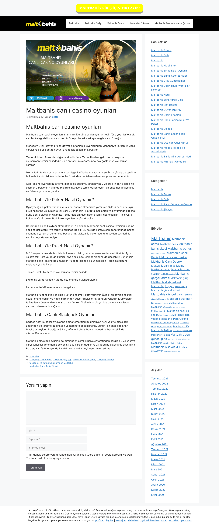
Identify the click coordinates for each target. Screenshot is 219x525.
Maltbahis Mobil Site (163, 65)
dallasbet (133, 520)
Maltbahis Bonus (115, 23)
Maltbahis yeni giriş (160, 334)
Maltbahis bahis (169, 244)
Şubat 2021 (158, 474)
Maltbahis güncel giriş (167, 294)
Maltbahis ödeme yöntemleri (179, 339)
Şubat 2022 (158, 413)
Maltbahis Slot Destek (164, 104)
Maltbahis (74, 23)
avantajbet (120, 520)
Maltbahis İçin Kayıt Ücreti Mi (168, 161)
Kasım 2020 (158, 489)
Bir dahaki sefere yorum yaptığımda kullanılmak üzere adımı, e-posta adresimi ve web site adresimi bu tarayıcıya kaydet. (80, 456)
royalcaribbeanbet (149, 520)
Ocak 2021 (157, 479)
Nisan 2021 (158, 464)
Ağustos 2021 (159, 444)
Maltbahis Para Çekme (84, 359)
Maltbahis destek (168, 274)
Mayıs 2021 (158, 459)
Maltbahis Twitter (105, 359)
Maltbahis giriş (179, 278)
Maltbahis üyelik (160, 343)
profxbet (99, 520)
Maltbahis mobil (158, 311)
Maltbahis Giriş (93, 23)
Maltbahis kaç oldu (161, 307)
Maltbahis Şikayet (139, 23)
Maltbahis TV (181, 326)
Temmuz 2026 (159, 378)
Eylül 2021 (157, 439)
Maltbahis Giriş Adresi (40, 359)
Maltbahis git (181, 286)
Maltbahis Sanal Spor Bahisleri (169, 75)
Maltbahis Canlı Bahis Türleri (43, 366)
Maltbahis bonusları (158, 253)
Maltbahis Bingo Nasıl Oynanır (169, 70)
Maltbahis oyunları (164, 315)
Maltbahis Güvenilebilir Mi (166, 109)
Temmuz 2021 (159, 449)
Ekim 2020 (157, 494)
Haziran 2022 (159, 393)
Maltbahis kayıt (176, 303)
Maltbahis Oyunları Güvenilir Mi (169, 142)
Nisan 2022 (158, 403)
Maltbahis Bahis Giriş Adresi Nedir (171, 156)
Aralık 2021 (157, 424)
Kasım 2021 (158, 429)
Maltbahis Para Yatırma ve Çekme (172, 23)
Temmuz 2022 (159, 388)
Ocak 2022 (157, 419)
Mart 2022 (157, 408)
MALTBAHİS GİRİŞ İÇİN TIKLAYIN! (109, 8)
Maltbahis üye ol (177, 343)
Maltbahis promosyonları (165, 322)
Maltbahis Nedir (160, 94)
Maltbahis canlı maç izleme (167, 265)
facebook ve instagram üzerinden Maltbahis (51, 363)
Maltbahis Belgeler (162, 128)
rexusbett (174, 520)
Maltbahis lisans (179, 307)
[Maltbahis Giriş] (41, 23)
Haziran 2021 (159, 454)
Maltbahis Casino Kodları (166, 114)
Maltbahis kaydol (161, 303)
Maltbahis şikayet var (172, 351)
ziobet (164, 520)
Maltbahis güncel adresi (165, 290)
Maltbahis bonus (180, 248)
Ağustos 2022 (159, 383)
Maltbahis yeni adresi (182, 330)
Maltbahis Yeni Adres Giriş (167, 99)
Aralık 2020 (158, 484)
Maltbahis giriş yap (62, 359)
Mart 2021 (157, 469)
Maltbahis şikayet (163, 347)
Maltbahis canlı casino (173, 257)
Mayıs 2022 (158, 398)
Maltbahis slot (164, 326)
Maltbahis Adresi (161, 50)
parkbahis (186, 520)
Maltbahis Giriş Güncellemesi (168, 80)
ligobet (110, 520)
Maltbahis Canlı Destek (166, 261)
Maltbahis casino (160, 269)
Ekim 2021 (157, 434)
